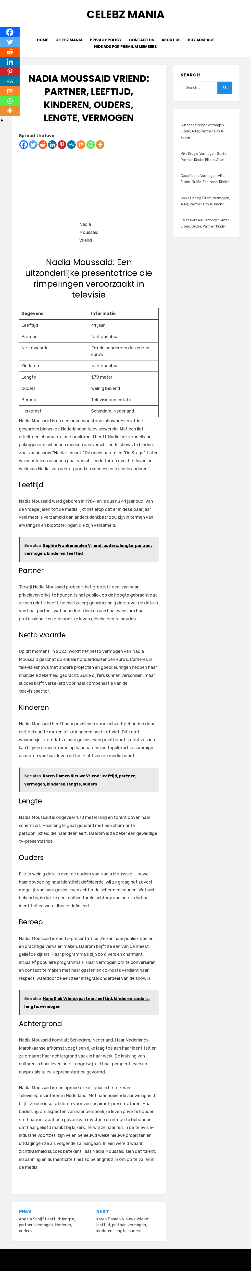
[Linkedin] (52, 144)
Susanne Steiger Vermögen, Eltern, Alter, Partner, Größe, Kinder (203, 131)
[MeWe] (71, 144)
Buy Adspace (201, 40)
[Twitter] (33, 144)
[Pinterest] (62, 144)
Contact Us (141, 40)
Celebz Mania (125, 14)
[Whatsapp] (90, 144)
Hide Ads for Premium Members (125, 46)
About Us (171, 40)
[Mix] (81, 144)
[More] (100, 144)
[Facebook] (23, 144)
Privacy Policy (106, 40)
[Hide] (2, 120)
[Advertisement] (89, 183)
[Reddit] (42, 144)
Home (42, 40)
